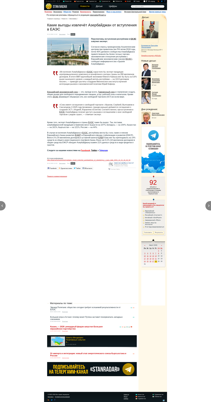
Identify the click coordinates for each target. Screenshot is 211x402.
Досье (125, 396)
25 (147, 261)
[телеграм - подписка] (153, 172)
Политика (48, 12)
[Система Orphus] (122, 170)
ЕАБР (78, 135)
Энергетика (65, 357)
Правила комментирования (57, 176)
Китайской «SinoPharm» (153, 217)
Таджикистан (93, 1)
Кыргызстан (80, 1)
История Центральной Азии (135, 12)
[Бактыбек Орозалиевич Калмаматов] (150, 31)
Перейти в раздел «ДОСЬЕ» (151, 56)
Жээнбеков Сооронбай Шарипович (156, 80)
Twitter (94, 150)
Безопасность (85, 12)
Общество (67, 12)
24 (145, 261)
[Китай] (131, 326)
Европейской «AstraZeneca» (150, 211)
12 (150, 256)
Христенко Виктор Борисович (158, 114)
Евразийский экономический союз (62, 92)
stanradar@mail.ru (98, 15)
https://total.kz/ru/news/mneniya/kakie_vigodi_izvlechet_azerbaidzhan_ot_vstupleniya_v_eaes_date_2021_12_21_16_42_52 (88, 160)
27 (153, 261)
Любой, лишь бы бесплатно (150, 223)
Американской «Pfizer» (153, 220)
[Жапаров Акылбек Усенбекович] (146, 76)
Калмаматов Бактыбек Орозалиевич (149, 46)
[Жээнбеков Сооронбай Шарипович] (146, 89)
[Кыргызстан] (133, 307)
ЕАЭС (73, 34)
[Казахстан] (131, 307)
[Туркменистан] (127, 326)
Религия (75, 12)
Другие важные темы (157, 12)
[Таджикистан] (125, 326)
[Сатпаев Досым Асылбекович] (146, 103)
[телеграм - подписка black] (92, 375)
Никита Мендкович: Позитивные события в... (75, 340)
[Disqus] (92, 209)
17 (145, 259)
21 (156, 259)
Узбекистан (118, 1)
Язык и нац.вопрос (113, 12)
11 (147, 256)
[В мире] (133, 326)
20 (153, 259)
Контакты (50, 396)
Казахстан (68, 1)
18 (147, 259)
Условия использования (62, 396)
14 (156, 256)
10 (145, 256)
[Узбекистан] (129, 326)
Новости (64, 19)
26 (150, 261)
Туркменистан (105, 1)
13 (153, 256)
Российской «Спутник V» (153, 215)
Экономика (57, 12)
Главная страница (53, 19)
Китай (129, 1)
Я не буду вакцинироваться (154, 227)
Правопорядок (98, 12)
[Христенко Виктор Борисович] (146, 123)
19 (150, 259)
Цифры (126, 398)
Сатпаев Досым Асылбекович (156, 94)
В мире (137, 1)
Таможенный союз (106, 92)
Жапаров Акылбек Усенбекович (156, 66)
